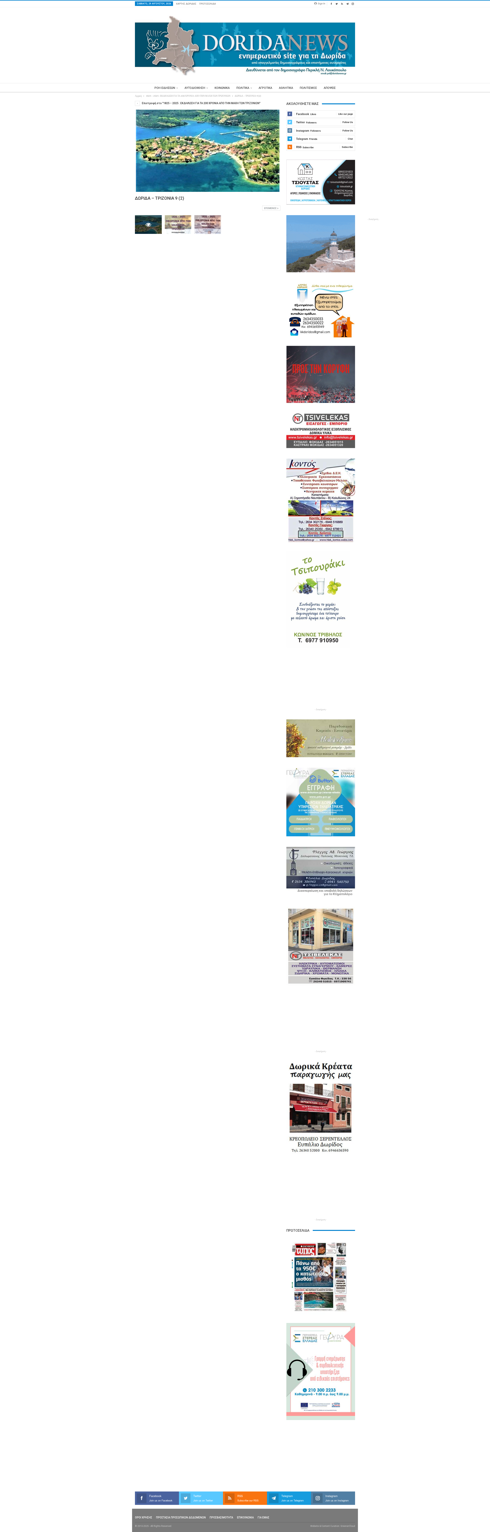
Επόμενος (270, 208)
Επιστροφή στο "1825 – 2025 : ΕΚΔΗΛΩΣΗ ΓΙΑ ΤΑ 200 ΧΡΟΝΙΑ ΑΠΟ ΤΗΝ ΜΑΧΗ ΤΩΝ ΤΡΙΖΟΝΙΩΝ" (200, 103)
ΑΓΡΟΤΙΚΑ (265, 88)
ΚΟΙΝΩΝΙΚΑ (222, 88)
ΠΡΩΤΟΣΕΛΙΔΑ (207, 3)
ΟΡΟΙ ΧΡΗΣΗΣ (143, 1517)
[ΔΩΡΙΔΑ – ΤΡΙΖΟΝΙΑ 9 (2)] (178, 224)
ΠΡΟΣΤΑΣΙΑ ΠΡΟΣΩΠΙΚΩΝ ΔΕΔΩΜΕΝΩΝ (181, 1517)
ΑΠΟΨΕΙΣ (330, 88)
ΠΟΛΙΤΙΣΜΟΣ (308, 88)
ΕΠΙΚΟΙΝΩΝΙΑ (245, 1517)
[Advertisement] (117, 158)
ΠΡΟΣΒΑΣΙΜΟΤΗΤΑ (221, 1517)
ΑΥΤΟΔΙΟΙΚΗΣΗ (195, 88)
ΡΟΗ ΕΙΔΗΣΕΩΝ (164, 88)
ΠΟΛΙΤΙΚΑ (242, 88)
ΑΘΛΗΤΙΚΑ (286, 88)
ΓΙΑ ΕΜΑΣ (263, 1517)
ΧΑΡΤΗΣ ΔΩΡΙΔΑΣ (186, 3)
